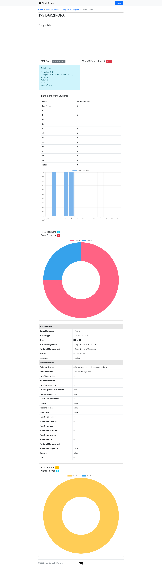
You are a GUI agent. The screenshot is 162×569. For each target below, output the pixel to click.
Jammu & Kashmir (53, 9)
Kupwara (67, 9)
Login (119, 3)
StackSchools (49, 3)
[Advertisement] (81, 44)
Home (40, 9)
